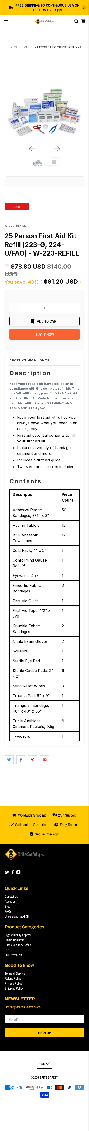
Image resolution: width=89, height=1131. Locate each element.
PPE (7, 950)
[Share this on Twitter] (9, 759)
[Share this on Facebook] (20, 759)
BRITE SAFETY (49, 1077)
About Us (10, 901)
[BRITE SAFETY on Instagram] (18, 873)
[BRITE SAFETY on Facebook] (12, 873)
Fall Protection (13, 955)
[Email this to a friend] (44, 759)
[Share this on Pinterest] (32, 759)
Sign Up (44, 1032)
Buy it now (44, 334)
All (26, 46)
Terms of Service (15, 973)
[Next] (57, 148)
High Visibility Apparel (18, 935)
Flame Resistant (14, 940)
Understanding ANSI (17, 916)
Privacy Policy (13, 983)
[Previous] (32, 148)
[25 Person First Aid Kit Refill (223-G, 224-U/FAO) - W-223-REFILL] (44, 102)
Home (13, 46)
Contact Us (11, 896)
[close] (84, 7)
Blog (7, 906)
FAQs (8, 911)
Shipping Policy (14, 988)
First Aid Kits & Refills (18, 945)
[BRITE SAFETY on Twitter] (7, 873)
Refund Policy (13, 978)
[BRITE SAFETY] (44, 21)
